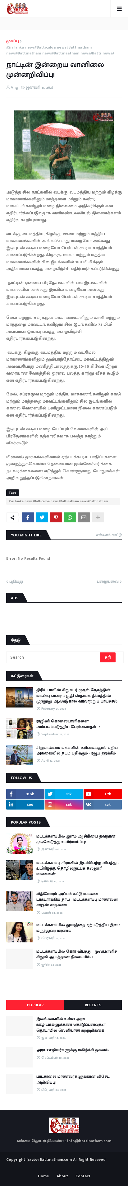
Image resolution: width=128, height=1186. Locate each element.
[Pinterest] (56, 517)
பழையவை (108, 582)
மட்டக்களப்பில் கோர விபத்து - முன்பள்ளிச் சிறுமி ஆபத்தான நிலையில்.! (76, 954)
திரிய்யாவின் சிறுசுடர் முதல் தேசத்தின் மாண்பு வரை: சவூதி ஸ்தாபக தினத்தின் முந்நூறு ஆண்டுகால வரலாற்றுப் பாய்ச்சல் (76, 695)
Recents (93, 1005)
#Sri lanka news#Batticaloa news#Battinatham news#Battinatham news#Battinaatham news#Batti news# (60, 50)
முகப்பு (12, 41)
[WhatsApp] (70, 517)
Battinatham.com (56, 1159)
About (62, 1176)
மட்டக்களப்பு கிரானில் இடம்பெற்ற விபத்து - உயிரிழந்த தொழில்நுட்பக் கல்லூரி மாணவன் (77, 868)
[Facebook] (28, 517)
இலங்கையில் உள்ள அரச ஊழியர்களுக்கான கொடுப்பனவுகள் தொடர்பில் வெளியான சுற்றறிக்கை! (71, 1024)
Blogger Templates (64, 1165)
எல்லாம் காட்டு (109, 535)
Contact (82, 1176)
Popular (35, 1005)
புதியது (16, 582)
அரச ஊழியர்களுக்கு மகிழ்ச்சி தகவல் (72, 1050)
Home (43, 1176)
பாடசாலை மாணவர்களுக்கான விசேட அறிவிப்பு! (73, 1079)
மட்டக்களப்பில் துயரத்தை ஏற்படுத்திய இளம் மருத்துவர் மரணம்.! (78, 927)
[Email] (84, 517)
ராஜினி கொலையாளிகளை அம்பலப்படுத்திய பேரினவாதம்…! (68, 724)
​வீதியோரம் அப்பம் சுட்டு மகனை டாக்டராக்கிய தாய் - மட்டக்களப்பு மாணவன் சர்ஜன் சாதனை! (77, 899)
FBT (83, 1166)
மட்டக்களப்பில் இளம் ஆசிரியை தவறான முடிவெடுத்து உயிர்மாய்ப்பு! (75, 839)
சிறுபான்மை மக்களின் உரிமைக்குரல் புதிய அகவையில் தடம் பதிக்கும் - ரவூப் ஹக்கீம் (77, 750)
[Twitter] (42, 517)
